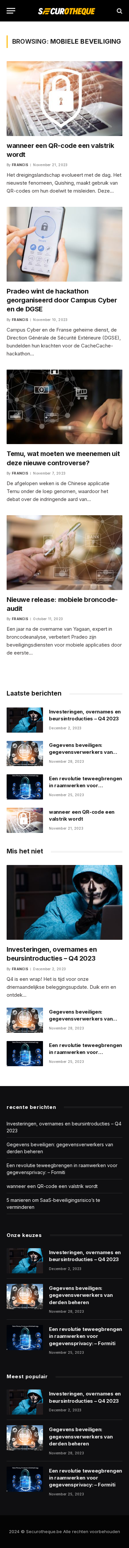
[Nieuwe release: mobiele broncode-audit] (64, 552)
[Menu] (11, 10)
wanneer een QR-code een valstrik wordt (52, 1186)
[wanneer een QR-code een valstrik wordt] (64, 98)
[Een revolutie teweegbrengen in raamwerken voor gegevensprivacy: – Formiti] (25, 786)
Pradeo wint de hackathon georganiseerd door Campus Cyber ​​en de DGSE (62, 300)
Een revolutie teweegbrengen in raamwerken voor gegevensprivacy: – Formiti (85, 785)
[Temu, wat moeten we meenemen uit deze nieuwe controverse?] (64, 407)
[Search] (118, 10)
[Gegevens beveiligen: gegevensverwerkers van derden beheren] (25, 753)
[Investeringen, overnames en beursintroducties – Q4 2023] (25, 720)
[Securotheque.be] (66, 11)
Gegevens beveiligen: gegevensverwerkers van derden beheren (80, 752)
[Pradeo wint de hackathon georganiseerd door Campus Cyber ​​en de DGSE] (64, 244)
